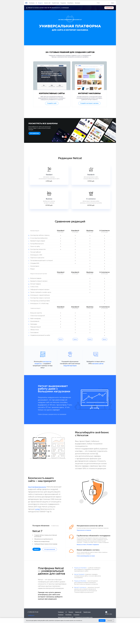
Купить (60, 339)
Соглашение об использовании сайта (83, 617)
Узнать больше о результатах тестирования (52, 414)
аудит (37, 509)
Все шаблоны (34, 133)
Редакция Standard (80, 567)
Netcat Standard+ (79, 574)
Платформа (31, 2)
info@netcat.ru (31, 615)
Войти (112, 2)
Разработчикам (55, 2)
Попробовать (70, 2)
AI (36, 2)
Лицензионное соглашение (84, 530)
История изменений (49, 549)
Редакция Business (80, 581)
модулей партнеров (70, 365)
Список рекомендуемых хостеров (86, 556)
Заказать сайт (47, 2)
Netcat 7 (36, 549)
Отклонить (109, 620)
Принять (102, 620)
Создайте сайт (52, 103)
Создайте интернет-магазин (89, 103)
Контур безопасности (37, 487)
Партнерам (77, 2)
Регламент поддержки (93, 544)
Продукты (40, 2)
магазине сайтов (97, 363)
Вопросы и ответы (81, 544)
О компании (76, 614)
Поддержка (63, 2)
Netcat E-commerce (80, 587)
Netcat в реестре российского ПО (65, 617)
